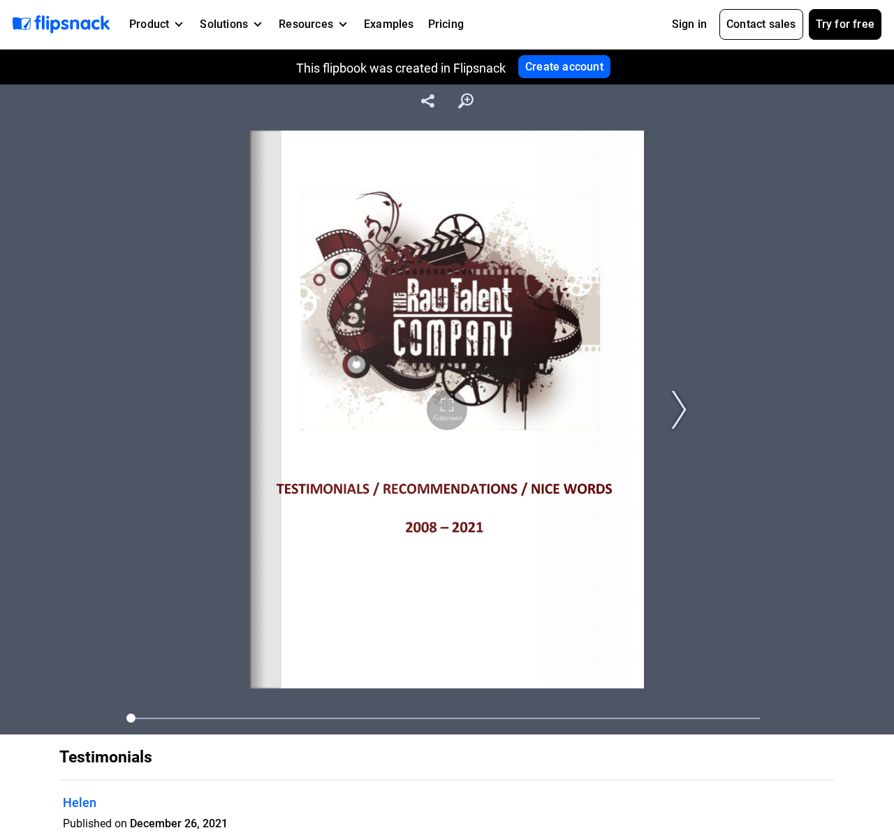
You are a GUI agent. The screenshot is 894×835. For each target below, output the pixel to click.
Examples (389, 24)
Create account (564, 66)
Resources (306, 24)
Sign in (689, 24)
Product (149, 24)
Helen (79, 802)
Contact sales (761, 24)
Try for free (845, 24)
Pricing (446, 24)
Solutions (224, 24)
